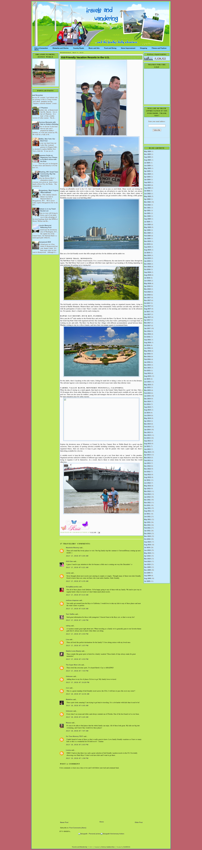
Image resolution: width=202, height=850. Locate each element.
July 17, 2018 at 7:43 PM (77, 671)
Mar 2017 (147, 323)
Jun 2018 (147, 281)
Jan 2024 (147, 179)
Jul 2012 (147, 480)
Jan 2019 (147, 261)
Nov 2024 (147, 174)
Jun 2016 (147, 348)
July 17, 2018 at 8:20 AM (77, 609)
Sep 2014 (147, 407)
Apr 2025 (147, 171)
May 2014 (147, 418)
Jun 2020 (147, 224)
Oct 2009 (147, 573)
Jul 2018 (147, 278)
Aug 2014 (147, 410)
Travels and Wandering (79, 847)
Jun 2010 (147, 550)
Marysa (68, 723)
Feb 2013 (147, 460)
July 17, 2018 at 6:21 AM (77, 567)
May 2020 (147, 227)
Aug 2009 (147, 578)
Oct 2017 (147, 303)
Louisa (68, 750)
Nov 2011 (147, 502)
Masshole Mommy (72, 547)
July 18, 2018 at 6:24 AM (77, 717)
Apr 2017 (147, 320)
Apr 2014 (147, 421)
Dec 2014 (147, 399)
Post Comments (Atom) (77, 828)
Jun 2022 (147, 193)
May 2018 (147, 283)
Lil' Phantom (43, 108)
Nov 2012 (147, 469)
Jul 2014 (147, 413)
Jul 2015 (147, 379)
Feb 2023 (147, 185)
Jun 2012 (147, 483)
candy (68, 573)
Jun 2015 (147, 382)
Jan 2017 (147, 328)
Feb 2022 (147, 205)
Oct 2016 (147, 337)
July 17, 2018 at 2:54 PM (77, 634)
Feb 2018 (147, 292)
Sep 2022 (147, 188)
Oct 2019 (147, 244)
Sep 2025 (147, 157)
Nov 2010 (147, 536)
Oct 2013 (147, 438)
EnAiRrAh (126, 847)
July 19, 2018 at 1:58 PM (77, 758)
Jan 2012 (147, 497)
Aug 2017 (147, 309)
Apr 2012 (147, 488)
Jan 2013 (147, 463)
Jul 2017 (147, 311)
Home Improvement (128, 47)
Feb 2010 (147, 561)
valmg (68, 626)
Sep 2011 (147, 508)
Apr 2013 (147, 455)
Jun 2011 (147, 516)
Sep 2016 (147, 340)
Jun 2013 (147, 449)
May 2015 (147, 385)
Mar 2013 (147, 458)
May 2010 (147, 553)
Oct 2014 (147, 404)
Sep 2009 (147, 576)
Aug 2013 (147, 443)
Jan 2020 (147, 238)
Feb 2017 (147, 325)
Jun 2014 (147, 415)
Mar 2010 (147, 559)
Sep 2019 (147, 247)
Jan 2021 (147, 213)
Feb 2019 (147, 258)
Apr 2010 (147, 556)
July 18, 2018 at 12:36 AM (77, 694)
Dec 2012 (147, 466)
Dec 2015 (147, 365)
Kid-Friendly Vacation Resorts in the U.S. (85, 57)
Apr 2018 (147, 286)
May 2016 (147, 351)
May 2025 (147, 168)
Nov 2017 (147, 300)
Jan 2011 (147, 531)
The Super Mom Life (73, 665)
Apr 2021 (147, 210)
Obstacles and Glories (60, 47)
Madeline (69, 699)
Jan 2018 (147, 295)
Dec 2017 (147, 297)
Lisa (67, 639)
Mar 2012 (147, 491)
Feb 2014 (147, 427)
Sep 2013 (147, 441)
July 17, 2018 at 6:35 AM (77, 581)
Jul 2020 (147, 222)
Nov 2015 (147, 368)
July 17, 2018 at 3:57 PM (77, 645)
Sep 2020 (147, 219)
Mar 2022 (147, 202)
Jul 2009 (147, 581)
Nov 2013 (147, 435)
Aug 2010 (147, 545)
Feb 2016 (147, 359)
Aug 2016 (147, 342)
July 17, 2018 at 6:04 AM (77, 556)
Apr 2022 (147, 199)
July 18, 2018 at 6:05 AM (77, 705)
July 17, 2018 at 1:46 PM (77, 620)
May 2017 (147, 317)
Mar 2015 (147, 390)
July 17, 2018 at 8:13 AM (77, 595)
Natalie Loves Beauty (73, 651)
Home (101, 822)
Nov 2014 (147, 401)
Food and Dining (110, 47)
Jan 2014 (147, 429)
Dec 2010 (147, 533)
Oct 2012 (147, 472)
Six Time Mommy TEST (74, 736)
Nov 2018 (147, 267)
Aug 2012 (147, 477)
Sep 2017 (147, 306)
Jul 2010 (147, 547)
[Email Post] (98, 532)
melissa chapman (72, 600)
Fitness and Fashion (159, 47)
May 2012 (147, 486)
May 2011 (147, 519)
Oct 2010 (147, 539)
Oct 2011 (147, 505)
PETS (36, 49)
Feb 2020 (147, 236)
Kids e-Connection (41, 47)
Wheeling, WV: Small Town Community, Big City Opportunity (48, 174)
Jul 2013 (147, 446)
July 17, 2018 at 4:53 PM (77, 659)
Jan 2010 (147, 564)
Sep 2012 (147, 474)
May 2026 (147, 151)
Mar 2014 (147, 424)
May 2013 (147, 452)
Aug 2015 (147, 376)
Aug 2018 (147, 275)
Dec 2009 (147, 567)
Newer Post (64, 822)
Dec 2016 (147, 331)
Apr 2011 (147, 522)
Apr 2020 (147, 230)
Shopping (143, 47)
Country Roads (78, 47)
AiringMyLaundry (72, 587)
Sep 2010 (147, 542)
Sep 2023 (147, 182)
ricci (67, 688)
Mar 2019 (147, 255)
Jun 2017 (147, 314)
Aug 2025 (147, 160)
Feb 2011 (147, 528)
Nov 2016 (147, 334)
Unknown (69, 676)
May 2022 (147, 196)
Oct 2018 (147, 269)
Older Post (138, 822)
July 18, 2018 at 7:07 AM (77, 731)
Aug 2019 (147, 250)
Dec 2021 (147, 208)
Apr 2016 (147, 354)
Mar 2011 (147, 525)
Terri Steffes (70, 614)
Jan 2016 (147, 362)
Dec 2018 (147, 264)
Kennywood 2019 (45, 242)
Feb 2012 (147, 494)
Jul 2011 (147, 514)
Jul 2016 (147, 345)
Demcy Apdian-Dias (108, 847)
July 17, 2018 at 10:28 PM (77, 682)
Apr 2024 (147, 177)
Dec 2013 (147, 432)
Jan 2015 (147, 396)
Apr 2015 (147, 387)
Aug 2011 (147, 511)
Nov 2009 (147, 570)
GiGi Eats (69, 561)
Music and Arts (94, 47)
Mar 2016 (147, 356)
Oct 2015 (147, 370)
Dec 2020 (147, 216)
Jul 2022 (147, 191)
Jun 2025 (147, 165)
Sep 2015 (147, 373)
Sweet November (37, 95)
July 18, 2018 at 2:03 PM (77, 745)
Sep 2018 (147, 272)
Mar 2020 (147, 233)
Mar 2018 (147, 289)
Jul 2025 (147, 163)
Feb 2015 (147, 393)
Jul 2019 (147, 253)
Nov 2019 (147, 241)
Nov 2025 (147, 154)
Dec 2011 (147, 500)
